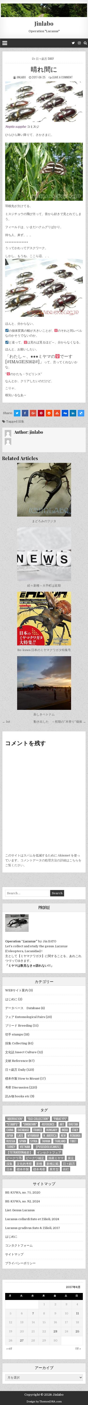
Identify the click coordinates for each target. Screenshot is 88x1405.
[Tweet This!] (17, 413)
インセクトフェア (49, 1152)
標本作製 (23, 1169)
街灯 (66, 1169)
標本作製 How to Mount (22, 1078)
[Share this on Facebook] (25, 413)
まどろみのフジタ (44, 521)
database (23, 1130)
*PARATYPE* (60, 1118)
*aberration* (14, 1118)
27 (22, 1340)
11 (77, 1313)
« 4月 (9, 1348)
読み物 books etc (17, 1096)
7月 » (77, 1348)
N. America (50, 1135)
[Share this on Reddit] (49, 413)
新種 (39, 1163)
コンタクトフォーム (19, 1245)
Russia (10, 1141)
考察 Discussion (16, 1087)
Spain (22, 1141)
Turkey (10, 1146)
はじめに (11, 999)
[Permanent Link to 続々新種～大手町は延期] (44, 554)
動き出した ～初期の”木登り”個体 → (60, 721)
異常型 (54, 1169)
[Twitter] (73, 43)
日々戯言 (69, 1163)
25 (77, 1331)
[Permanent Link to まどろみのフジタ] (44, 490)
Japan (9, 1135)
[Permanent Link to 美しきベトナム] (44, 683)
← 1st (6, 721)
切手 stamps (14, 1034)
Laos (20, 1135)
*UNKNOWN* (30, 1124)
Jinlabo (44, 23)
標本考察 (39, 1169)
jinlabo (21, 77)
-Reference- (48, 1124)
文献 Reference (16, 1061)
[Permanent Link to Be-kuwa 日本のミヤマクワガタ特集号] (44, 618)
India (65, 1130)
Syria (33, 1141)
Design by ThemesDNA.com (44, 1401)
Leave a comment (62, 77)
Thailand (60, 1141)
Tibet (73, 1141)
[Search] (85, 43)
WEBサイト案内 (16, 990)
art (62, 1124)
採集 (21, 421)
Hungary (51, 1130)
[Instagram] (79, 43)
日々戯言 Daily (45, 58)
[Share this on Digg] (65, 413)
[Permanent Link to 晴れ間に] (44, 101)
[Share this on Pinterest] (41, 413)
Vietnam (25, 1146)
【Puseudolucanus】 (48, 1146)
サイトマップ (14, 1254)
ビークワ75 (14, 1158)
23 (55, 1331)
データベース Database (22, 1008)
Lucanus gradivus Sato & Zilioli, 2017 (32, 1228)
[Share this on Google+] (33, 413)
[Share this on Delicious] (81, 413)
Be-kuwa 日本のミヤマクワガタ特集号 (44, 650)
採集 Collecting (16, 1043)
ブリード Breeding (18, 1025)
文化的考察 (24, 1163)
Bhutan (73, 1124)
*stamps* (12, 1124)
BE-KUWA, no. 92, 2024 (22, 1201)
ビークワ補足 (35, 1158)
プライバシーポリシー (20, 1263)
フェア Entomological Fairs (25, 1017)
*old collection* (38, 1118)
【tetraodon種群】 (19, 1152)
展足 (71, 1158)
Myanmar (33, 1135)
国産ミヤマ (56, 1158)
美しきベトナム (44, 714)
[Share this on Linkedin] (73, 413)
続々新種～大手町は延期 (44, 585)
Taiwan (46, 1141)
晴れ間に (44, 69)
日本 (9, 1169)
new (63, 1135)
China (9, 1130)
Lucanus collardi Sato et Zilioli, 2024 (32, 1219)
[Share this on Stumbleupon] (57, 413)
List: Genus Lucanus (20, 1210)
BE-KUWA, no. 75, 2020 (22, 1192)
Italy (75, 1130)
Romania (75, 1135)
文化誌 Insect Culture (21, 1052)
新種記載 (52, 1163)
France (37, 1130)
